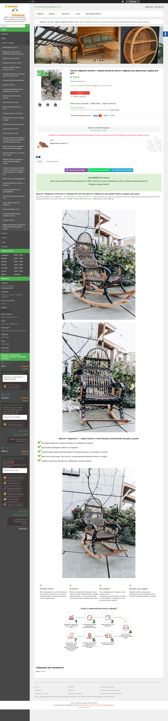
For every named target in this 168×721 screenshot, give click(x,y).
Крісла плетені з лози (10, 102)
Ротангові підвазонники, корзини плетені (12, 215)
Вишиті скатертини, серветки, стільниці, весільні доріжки (14, 147)
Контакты (66, 14)
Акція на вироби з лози (11, 209)
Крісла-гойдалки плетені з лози (12, 108)
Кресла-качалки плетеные (110, 690)
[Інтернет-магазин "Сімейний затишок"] (15, 10)
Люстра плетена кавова (12, 417)
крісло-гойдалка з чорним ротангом (77, 197)
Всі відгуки (22, 528)
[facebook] (37, 157)
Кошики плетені (9, 85)
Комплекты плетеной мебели (111, 693)
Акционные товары (75, 693)
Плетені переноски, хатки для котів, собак (14, 154)
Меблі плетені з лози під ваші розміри (13, 119)
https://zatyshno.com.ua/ (10, 317)
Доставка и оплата (93, 14)
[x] (39, 157)
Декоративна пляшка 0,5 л (59, 143)
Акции (3, 38)
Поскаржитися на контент (87, 705)
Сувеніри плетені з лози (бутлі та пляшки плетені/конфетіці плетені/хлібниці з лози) (14, 140)
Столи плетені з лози (10, 133)
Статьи (4, 238)
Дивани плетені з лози (11, 58)
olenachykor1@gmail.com (10, 324)
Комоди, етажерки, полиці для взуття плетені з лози (14, 75)
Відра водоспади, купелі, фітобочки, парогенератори (13, 53)
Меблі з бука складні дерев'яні (14, 179)
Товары (51, 14)
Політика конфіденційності (106, 705)
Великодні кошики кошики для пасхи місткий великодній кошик (14, 227)
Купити (80, 93)
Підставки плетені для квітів (13, 124)
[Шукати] (27, 26)
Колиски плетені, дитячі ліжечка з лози (11, 68)
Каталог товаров (7, 43)
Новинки (4, 34)
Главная (40, 14)
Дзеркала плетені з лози (12, 63)
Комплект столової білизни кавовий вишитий (13, 378)
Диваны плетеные (107, 687)
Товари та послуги (46, 22)
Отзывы (4, 247)
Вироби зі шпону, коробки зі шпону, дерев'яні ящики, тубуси (13, 161)
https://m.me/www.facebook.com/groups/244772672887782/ (14, 331)
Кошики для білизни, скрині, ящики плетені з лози (13, 90)
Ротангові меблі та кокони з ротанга (13, 184)
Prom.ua (95, 703)
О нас (3, 242)
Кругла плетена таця (11, 470)
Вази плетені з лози (10, 47)
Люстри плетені (8, 220)
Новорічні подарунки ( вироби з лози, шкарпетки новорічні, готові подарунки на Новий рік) (14, 171)
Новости (4, 233)
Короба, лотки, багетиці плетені (11, 97)
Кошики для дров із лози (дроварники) (12, 191)
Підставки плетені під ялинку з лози (14, 197)
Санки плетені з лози (10, 129)
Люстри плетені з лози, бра (13, 113)
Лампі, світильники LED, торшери (11, 204)
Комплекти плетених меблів (13, 80)
